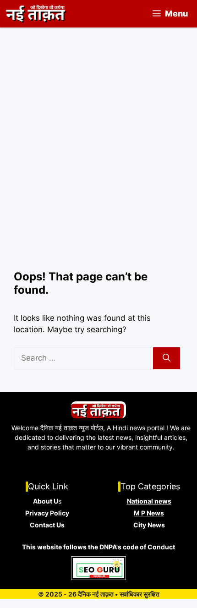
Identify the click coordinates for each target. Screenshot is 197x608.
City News (149, 525)
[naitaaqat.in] (37, 13)
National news (149, 501)
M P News (149, 513)
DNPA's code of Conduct (137, 547)
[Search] (166, 358)
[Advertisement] (98, 167)
